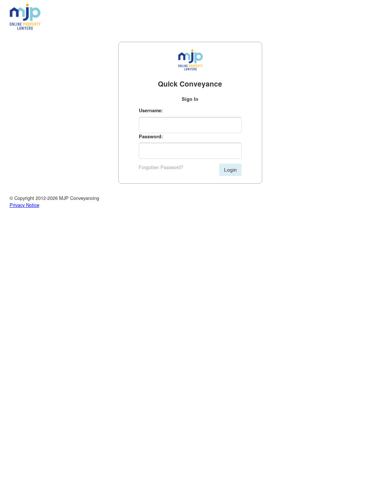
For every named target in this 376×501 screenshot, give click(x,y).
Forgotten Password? (161, 167)
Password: (151, 136)
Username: (151, 110)
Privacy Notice (24, 204)
